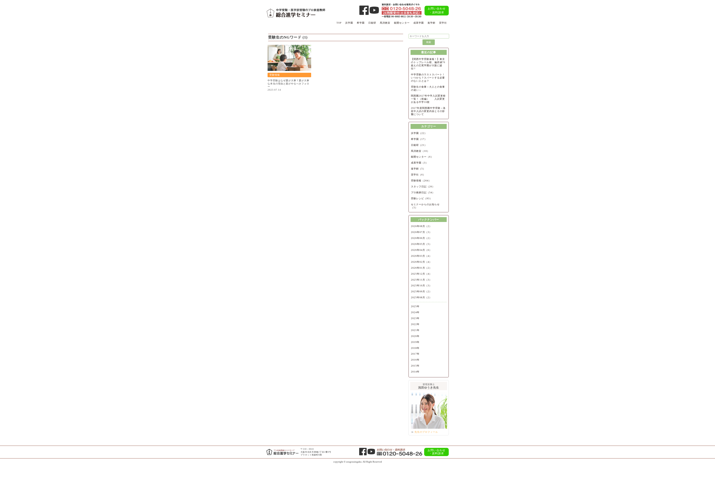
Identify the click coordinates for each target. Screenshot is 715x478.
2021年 (415, 330)
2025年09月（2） (421, 291)
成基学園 (418, 22)
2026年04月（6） (421, 250)
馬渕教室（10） (420, 151)
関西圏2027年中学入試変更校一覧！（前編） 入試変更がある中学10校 (428, 98)
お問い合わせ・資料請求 (437, 10)
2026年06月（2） (421, 238)
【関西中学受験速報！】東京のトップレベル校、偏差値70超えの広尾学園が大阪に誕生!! (428, 64)
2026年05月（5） (421, 244)
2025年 (415, 306)
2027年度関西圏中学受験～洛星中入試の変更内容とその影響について (428, 111)
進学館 (431, 22)
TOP (338, 22)
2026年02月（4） (421, 261)
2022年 (415, 324)
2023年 (415, 318)
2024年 (415, 312)
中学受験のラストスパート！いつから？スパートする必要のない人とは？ (428, 77)
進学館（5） (418, 168)
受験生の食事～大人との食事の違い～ (428, 88)
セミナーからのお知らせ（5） (425, 206)
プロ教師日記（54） (423, 192)
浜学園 (349, 22)
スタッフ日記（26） (423, 186)
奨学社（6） (418, 174)
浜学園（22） (419, 133)
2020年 (415, 336)
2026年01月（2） (421, 267)
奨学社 (443, 22)
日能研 (372, 22)
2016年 (415, 359)
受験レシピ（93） (421, 198)
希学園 (361, 22)
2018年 (415, 348)
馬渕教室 (385, 22)
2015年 (415, 365)
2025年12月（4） (421, 273)
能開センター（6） (422, 156)
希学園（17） (419, 139)
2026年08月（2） (421, 226)
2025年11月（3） (421, 279)
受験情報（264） (421, 180)
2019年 (415, 342)
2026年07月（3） (421, 232)
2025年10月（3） (421, 285)
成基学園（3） (419, 162)
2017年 (415, 353)
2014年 (415, 371)
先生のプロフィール (426, 432)
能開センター (402, 22)
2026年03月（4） (421, 256)
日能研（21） (419, 145)
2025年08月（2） (421, 297)
